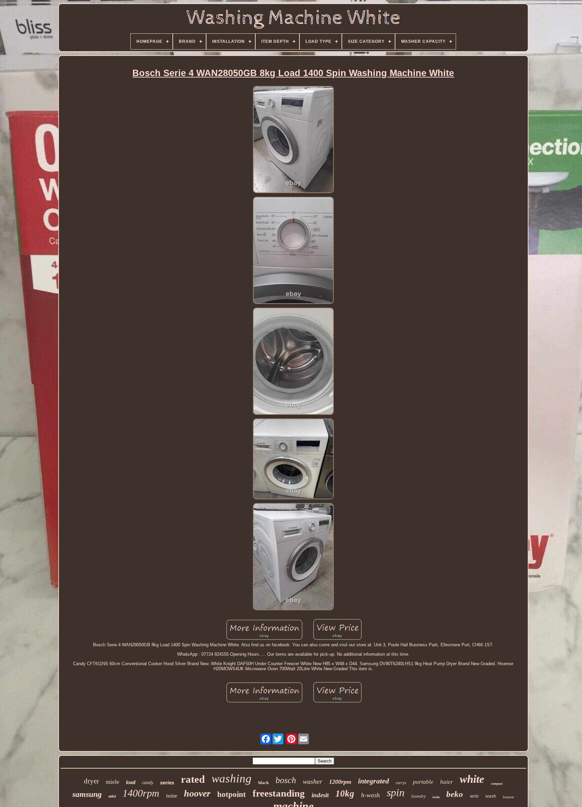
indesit (320, 795)
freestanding (279, 793)
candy (147, 782)
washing (232, 778)
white (472, 779)
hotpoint (231, 794)
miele (112, 781)
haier (446, 782)
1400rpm (141, 793)
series (167, 782)
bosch (286, 780)
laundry (418, 796)
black (263, 782)
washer (312, 781)
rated (193, 779)
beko (454, 794)
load (130, 782)
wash (490, 796)
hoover (197, 793)
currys (401, 782)
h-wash (370, 795)
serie (474, 796)
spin (396, 792)
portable (423, 782)
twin (436, 797)
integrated (373, 781)
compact (497, 783)
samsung (87, 794)
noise (171, 796)
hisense (508, 797)
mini (112, 796)
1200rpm (340, 781)
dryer (91, 781)
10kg (344, 793)
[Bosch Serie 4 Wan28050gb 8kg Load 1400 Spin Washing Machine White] (293, 140)
